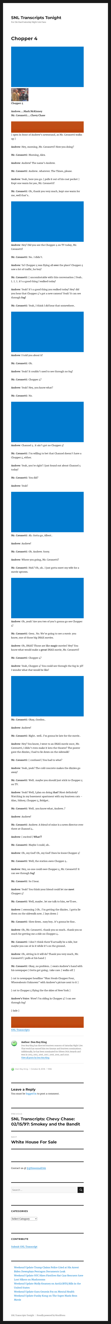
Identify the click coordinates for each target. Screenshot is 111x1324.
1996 (50, 1069)
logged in (31, 1093)
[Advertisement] (48, 67)
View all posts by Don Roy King (35, 1058)
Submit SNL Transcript (24, 1246)
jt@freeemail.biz (36, 1168)
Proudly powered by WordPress (51, 1315)
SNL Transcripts (20, 1029)
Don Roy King (21, 1069)
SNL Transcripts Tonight (36, 17)
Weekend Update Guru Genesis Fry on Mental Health (44, 1291)
